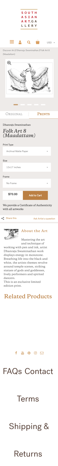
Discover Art (9, 50)
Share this (11, 218)
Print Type (15, 148)
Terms (28, 398)
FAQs (12, 371)
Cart (38, 42)
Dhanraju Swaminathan (27, 50)
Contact (38, 371)
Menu (12, 42)
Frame (9, 180)
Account (20, 42)
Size (12, 164)
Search (29, 42)
